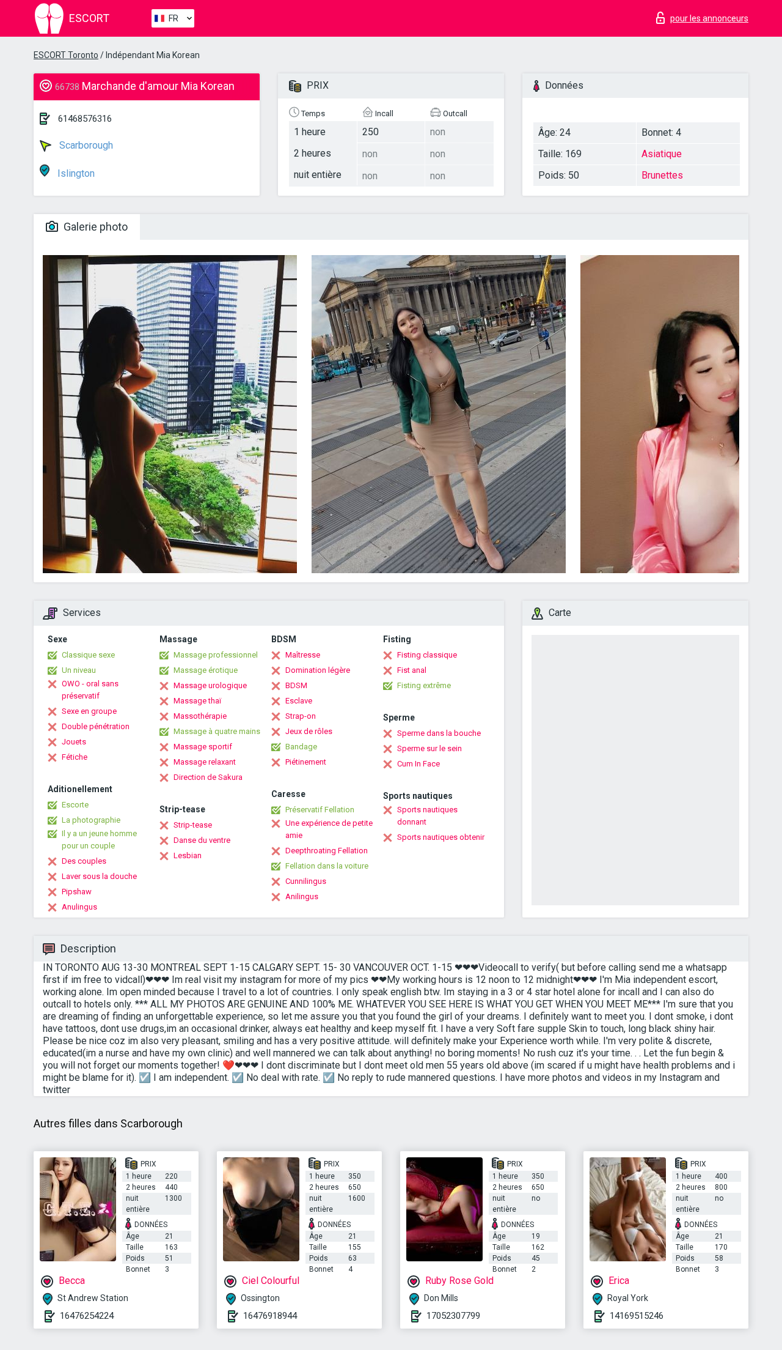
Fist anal (411, 670)
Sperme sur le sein (429, 748)
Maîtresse (302, 654)
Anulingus (79, 906)
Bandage (301, 746)
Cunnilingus (305, 881)
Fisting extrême (424, 685)
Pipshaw (77, 891)
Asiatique (661, 154)
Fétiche (74, 757)
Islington (75, 173)
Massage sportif (203, 746)
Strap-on (300, 716)
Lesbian (188, 855)
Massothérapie (200, 716)
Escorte (75, 804)
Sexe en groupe (89, 711)
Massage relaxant (205, 761)
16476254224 (87, 1315)
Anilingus (301, 896)
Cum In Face (418, 763)
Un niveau (79, 670)
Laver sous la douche (99, 876)
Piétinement (305, 761)
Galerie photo (94, 226)
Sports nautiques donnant (427, 815)
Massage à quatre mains (217, 731)
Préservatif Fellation (319, 809)
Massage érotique (206, 670)
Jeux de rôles (308, 731)
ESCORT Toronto (66, 55)
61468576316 (85, 118)
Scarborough (85, 145)
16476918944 (270, 1315)
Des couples (84, 861)
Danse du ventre (202, 840)
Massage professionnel (216, 654)
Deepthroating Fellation (326, 850)
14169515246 (636, 1315)
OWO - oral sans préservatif (90, 689)
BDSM (296, 685)
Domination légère (317, 670)
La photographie (91, 820)
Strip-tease (193, 824)
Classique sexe (88, 654)
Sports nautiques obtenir (440, 837)
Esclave (298, 700)
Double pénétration (96, 726)
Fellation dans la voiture (326, 865)
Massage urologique (210, 685)
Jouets (74, 741)
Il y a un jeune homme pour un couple (99, 839)
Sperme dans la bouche (439, 733)
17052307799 (453, 1315)
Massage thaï (197, 700)
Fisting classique (427, 654)
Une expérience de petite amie (329, 829)
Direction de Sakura (208, 777)
